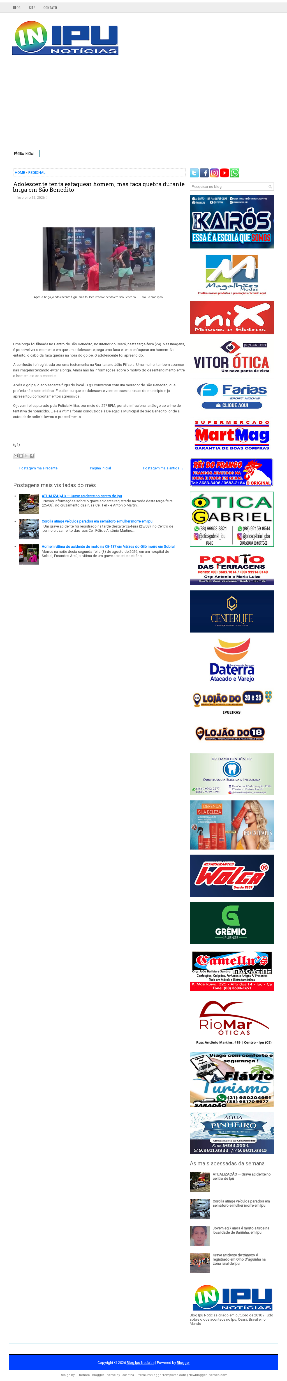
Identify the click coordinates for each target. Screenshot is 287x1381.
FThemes (82, 1375)
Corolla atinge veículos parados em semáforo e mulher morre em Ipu (97, 521)
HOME (20, 172)
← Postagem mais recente (36, 468)
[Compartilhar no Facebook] (31, 455)
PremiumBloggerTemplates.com (161, 1375)
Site (32, 7)
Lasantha (127, 1375)
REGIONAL (36, 172)
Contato (50, 7)
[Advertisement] (143, 105)
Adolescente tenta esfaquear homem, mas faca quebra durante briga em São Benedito (99, 186)
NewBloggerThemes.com (208, 1375)
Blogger (183, 1363)
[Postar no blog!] (21, 455)
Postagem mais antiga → (163, 468)
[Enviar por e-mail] (15, 455)
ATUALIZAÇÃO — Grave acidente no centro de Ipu (82, 496)
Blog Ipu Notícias (140, 1363)
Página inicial (24, 153)
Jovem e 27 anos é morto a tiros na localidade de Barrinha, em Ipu (241, 1230)
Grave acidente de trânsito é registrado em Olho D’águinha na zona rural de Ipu (239, 1259)
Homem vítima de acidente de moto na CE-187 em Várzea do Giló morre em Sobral (108, 546)
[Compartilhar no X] (26, 455)
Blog (16, 7)
